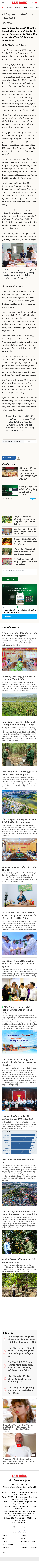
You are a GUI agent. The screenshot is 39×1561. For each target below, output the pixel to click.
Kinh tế (31, 8)
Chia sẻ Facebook (9, 457)
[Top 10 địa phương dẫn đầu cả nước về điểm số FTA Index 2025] (19, 1142)
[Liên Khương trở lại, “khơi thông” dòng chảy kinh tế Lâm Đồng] (19, 1042)
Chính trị (17, 8)
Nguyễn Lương (6, 22)
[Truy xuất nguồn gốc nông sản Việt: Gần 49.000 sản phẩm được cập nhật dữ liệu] (7, 519)
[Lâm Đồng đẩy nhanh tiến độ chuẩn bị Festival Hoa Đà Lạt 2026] (7, 531)
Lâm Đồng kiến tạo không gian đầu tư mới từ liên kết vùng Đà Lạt (19, 773)
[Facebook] (24, 1531)
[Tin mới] (6, 2)
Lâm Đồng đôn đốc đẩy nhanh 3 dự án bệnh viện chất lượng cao (19, 820)
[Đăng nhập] (33, 2)
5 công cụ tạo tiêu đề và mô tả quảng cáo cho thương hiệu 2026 (28, 490)
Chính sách (5, 1547)
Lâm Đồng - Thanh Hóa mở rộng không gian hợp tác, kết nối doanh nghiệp (19, 964)
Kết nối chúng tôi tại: (19, 1527)
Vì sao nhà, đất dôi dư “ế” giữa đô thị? (18, 1161)
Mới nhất (9, 8)
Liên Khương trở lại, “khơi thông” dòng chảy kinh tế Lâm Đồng (17, 1010)
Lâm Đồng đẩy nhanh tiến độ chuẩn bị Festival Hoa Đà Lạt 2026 (25, 531)
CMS (16, 1559)
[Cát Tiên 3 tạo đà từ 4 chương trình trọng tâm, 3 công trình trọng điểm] (19, 1242)
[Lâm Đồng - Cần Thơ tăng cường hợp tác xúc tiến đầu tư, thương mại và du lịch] (19, 1099)
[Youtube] (19, 1531)
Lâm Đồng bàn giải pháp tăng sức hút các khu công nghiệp (25, 561)
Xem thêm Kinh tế (10, 627)
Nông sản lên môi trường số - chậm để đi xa (19, 868)
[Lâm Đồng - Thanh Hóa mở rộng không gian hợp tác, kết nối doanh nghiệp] (19, 989)
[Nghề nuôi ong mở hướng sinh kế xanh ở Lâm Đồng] (19, 1285)
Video (4, 1553)
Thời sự (24, 8)
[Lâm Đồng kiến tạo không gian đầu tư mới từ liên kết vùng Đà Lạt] (19, 802)
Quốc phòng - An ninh (28, 1541)
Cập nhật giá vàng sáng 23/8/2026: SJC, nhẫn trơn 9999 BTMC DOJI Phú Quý (28, 473)
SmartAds (8, 499)
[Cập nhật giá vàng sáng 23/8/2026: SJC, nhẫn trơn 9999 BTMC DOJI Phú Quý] (10, 472)
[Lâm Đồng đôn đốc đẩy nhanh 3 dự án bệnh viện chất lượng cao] (19, 849)
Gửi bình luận (9, 579)
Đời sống (23, 1538)
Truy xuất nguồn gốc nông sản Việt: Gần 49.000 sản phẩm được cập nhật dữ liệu (25, 520)
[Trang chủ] (3, 7)
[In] (18, 458)
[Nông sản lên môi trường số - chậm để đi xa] (19, 895)
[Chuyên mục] (3, 2)
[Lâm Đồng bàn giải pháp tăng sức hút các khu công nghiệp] (7, 561)
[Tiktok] (14, 1531)
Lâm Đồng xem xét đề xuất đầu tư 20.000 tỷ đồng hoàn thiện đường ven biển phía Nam (21, 1352)
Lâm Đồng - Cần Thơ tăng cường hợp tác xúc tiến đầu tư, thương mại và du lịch (19, 1062)
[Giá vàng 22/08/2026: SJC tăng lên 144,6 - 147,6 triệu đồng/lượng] (7, 541)
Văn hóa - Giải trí (7, 1544)
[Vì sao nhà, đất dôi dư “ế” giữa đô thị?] (19, 1194)
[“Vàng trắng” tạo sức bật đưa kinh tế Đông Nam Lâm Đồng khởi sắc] (7, 551)
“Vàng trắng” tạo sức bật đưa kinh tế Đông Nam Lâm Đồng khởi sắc (24, 551)
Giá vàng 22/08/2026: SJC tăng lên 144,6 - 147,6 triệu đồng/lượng (25, 541)
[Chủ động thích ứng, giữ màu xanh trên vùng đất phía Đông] (19, 704)
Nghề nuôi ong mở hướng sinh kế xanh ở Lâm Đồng (18, 1260)
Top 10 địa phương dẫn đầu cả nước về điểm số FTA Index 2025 (17, 1117)
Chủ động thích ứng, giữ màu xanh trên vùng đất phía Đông (19, 677)
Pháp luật (5, 1541)
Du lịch (23, 1544)
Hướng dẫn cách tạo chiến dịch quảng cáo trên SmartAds (19, 611)
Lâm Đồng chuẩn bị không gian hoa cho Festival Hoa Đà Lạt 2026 (21, 1390)
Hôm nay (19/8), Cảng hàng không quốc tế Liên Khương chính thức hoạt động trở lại (22, 1339)
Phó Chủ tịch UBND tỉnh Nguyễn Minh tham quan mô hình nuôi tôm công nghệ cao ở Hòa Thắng (19, 915)
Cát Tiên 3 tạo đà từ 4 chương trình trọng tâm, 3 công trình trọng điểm (19, 1213)
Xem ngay (31, 499)
